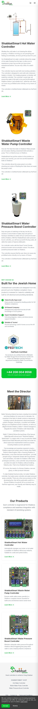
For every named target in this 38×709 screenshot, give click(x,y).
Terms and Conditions (25, 695)
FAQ (7, 695)
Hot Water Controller (19, 683)
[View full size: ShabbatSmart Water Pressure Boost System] (19, 204)
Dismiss (15, 706)
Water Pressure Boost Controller (19, 688)
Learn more (23, 701)
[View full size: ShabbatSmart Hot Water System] (19, 24)
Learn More (5, 96)
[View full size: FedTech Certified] (19, 342)
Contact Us (13, 695)
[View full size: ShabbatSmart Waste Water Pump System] (19, 122)
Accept (5, 706)
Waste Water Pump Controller (19, 685)
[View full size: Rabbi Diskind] (19, 402)
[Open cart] (30, 3)
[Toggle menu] (35, 3)
